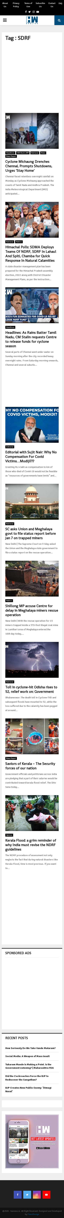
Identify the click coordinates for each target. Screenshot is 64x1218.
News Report (11, 156)
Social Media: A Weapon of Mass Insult (27, 1056)
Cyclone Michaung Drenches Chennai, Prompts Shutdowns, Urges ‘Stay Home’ (28, 166)
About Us (5, 5)
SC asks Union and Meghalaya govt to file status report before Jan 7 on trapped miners (30, 533)
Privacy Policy (16, 5)
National (34, 153)
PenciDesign (33, 1214)
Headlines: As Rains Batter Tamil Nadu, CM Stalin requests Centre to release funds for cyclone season (31, 339)
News (43, 153)
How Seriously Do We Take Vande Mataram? (30, 1048)
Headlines (10, 153)
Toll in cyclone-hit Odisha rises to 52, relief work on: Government (31, 689)
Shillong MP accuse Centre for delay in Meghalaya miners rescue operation (31, 610)
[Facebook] (18, 1195)
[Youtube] (46, 1195)
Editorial (9, 447)
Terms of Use (28, 5)
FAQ (60, 3)
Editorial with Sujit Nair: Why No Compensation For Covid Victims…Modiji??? (31, 456)
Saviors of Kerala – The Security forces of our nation (30, 765)
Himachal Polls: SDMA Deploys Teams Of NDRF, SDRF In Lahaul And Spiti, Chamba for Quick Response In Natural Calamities (30, 254)
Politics (19, 242)
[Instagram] (37, 1195)
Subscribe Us (40, 5)
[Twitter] (27, 1195)
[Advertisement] (32, 77)
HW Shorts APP (23, 153)
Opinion (9, 835)
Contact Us (51, 5)
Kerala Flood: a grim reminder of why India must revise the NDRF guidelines (30, 845)
